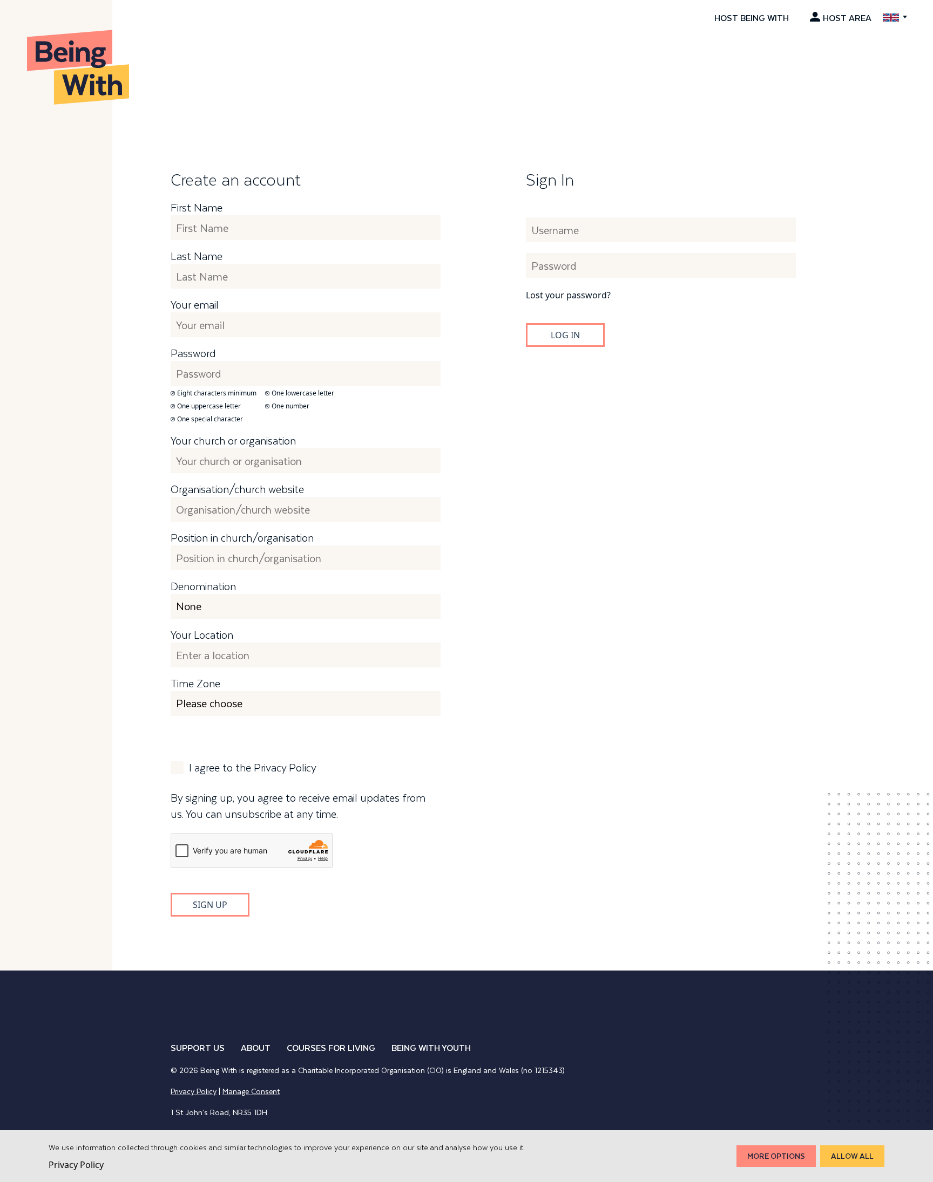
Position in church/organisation (242, 537)
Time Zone (195, 683)
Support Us (198, 1047)
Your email (195, 304)
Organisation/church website (237, 489)
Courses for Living (331, 1047)
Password (193, 353)
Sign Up (210, 905)
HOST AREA (847, 17)
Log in (565, 335)
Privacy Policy (194, 1091)
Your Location (202, 635)
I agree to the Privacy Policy (252, 767)
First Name (196, 207)
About (256, 1047)
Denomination (203, 586)
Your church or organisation (233, 440)
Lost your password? (568, 295)
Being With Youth (431, 1047)
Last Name (196, 256)
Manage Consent (251, 1091)
